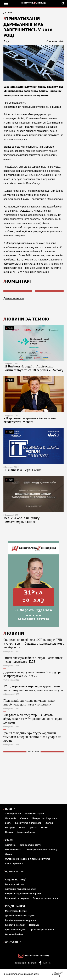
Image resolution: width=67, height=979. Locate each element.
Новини (10, 808)
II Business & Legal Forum (22, 470)
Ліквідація (10, 818)
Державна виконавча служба (20, 915)
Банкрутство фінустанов (44, 818)
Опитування (13, 942)
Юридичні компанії (15, 925)
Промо (44, 827)
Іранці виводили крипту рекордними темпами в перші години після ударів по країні (32, 736)
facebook (46, 963)
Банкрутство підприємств (28, 823)
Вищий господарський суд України (23, 893)
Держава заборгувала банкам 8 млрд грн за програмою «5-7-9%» (32, 674)
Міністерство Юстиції (16, 911)
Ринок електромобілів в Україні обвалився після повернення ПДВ (33, 660)
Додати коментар (13, 298)
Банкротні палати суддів (45, 898)
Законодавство (13, 813)
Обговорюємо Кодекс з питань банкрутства (27, 859)
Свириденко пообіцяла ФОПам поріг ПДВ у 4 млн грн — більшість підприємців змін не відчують (33, 643)
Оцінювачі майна (14, 934)
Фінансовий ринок (26, 832)
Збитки (49, 823)
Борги (8, 823)
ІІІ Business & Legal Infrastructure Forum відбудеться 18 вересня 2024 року (33, 368)
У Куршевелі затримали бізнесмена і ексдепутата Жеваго (30, 420)
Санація (24, 818)
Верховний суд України (17, 898)
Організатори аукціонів (42, 929)
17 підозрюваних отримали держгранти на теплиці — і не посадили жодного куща (33, 688)
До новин (8, 12)
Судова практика (14, 863)
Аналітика (10, 845)
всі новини (33, 751)
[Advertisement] (29, 778)
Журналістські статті (30, 845)
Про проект (20, 963)
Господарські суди (14, 884)
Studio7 (57, 974)
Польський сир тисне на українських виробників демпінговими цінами (29, 702)
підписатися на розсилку (37, 955)
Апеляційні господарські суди (20, 889)
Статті (9, 840)
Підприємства (14, 871)
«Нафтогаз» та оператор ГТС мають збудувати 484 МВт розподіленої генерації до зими (33, 718)
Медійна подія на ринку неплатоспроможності (21, 520)
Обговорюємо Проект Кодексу (41, 849)
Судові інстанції (15, 879)
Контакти (32, 963)
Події (10, 328)
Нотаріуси (34, 925)
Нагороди (10, 827)
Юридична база (15, 906)
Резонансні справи (34, 813)
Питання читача (13, 849)
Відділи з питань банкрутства (20, 920)
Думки (8, 854)
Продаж (33, 827)
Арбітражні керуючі (15, 929)
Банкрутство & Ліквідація (45, 107)
